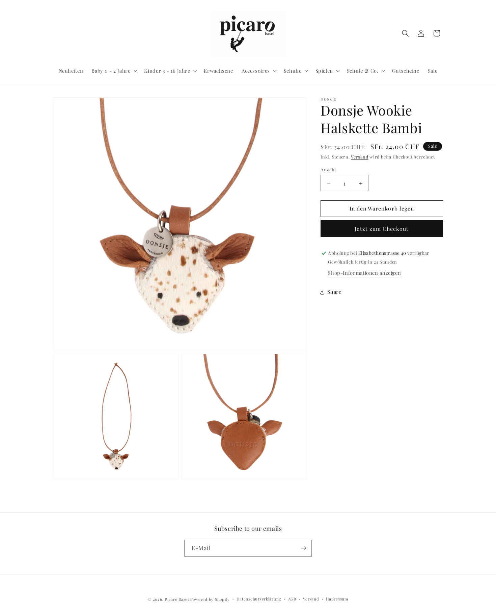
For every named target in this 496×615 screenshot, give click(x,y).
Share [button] (334, 292)
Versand (359, 157)
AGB (292, 599)
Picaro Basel (177, 599)
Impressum (337, 599)
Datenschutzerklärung (259, 599)
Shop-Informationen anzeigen (364, 273)
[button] (113, 70)
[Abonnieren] (303, 548)
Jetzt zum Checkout (382, 228)
